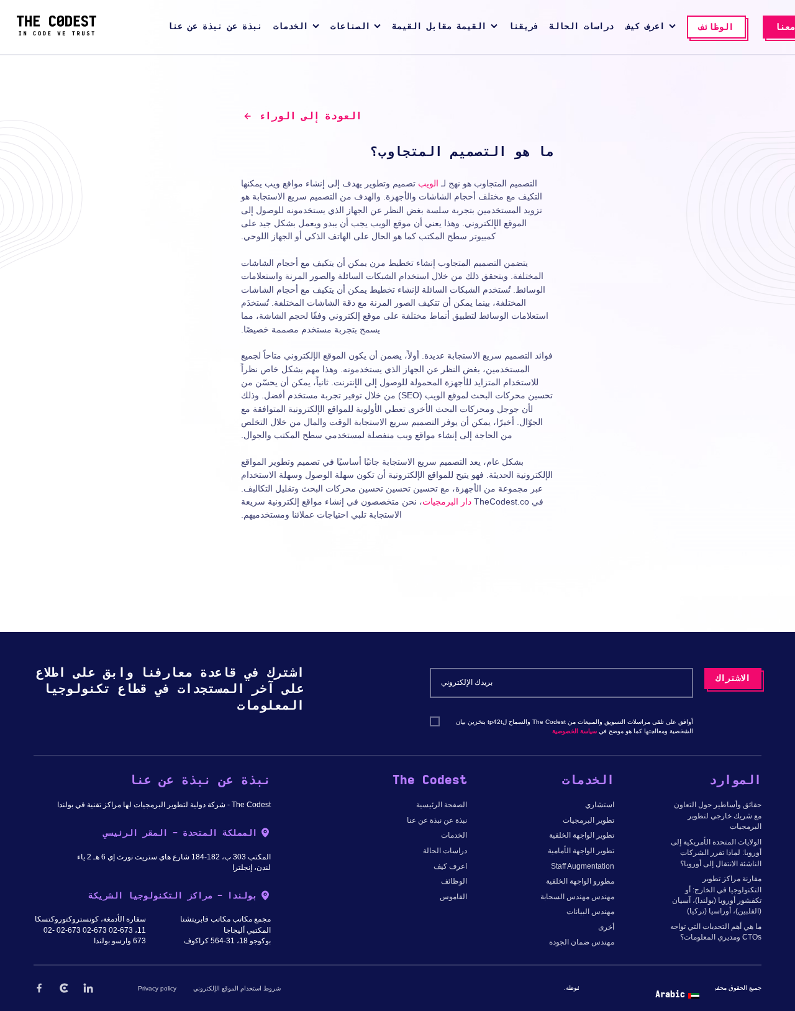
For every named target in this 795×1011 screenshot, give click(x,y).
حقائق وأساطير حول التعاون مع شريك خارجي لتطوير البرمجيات (717, 815)
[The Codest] (56, 33)
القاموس (453, 896)
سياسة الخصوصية (574, 731)
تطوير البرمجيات (588, 820)
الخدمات (454, 835)
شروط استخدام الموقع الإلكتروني (237, 988)
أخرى (606, 927)
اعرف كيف (450, 866)
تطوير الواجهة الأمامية (581, 850)
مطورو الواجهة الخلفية (580, 881)
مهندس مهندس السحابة (577, 896)
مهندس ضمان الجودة (581, 942)
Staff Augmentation (582, 866)
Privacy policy (157, 988)
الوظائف (454, 881)
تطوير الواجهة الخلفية (581, 835)
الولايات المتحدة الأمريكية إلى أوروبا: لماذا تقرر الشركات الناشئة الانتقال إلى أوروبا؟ (716, 853)
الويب (428, 183)
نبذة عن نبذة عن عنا (437, 820)
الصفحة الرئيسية (441, 804)
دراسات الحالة (445, 850)
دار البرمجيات (446, 501)
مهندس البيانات (590, 911)
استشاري (599, 804)
